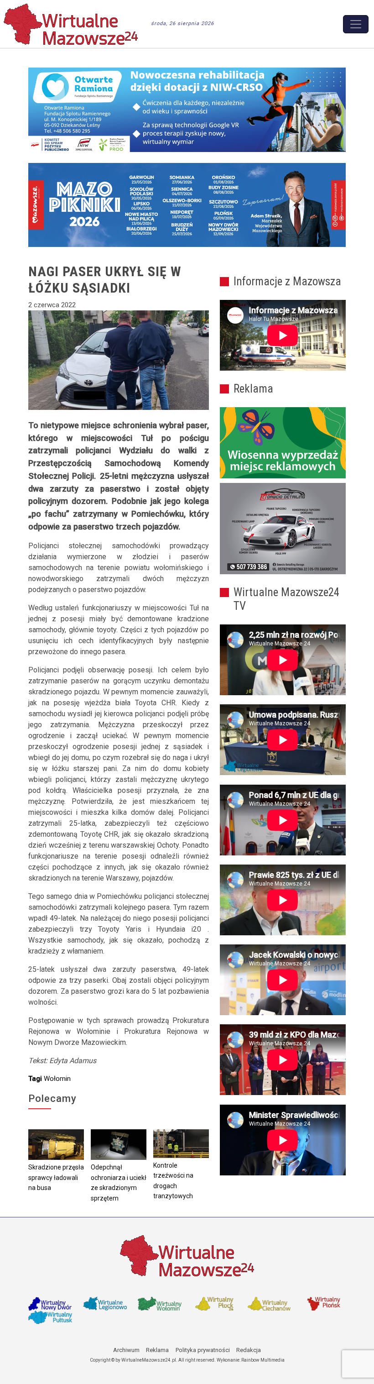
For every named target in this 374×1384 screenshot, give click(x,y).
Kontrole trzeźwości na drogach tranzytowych (173, 1181)
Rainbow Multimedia (263, 1360)
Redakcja (248, 1350)
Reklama (157, 1350)
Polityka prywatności (203, 1350)
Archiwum (126, 1350)
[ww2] (283, 442)
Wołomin (57, 1079)
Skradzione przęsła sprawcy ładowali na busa (56, 1177)
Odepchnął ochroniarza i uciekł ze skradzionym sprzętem (118, 1183)
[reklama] (283, 528)
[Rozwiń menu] (356, 24)
